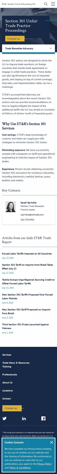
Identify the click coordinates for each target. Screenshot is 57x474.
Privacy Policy (44, 463)
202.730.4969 (27, 219)
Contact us (14, 38)
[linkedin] (25, 418)
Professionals (9, 374)
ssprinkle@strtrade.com (32, 214)
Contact (6, 398)
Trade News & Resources (15, 362)
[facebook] (44, 418)
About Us (7, 382)
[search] (45, 4)
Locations (7, 390)
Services (6, 354)
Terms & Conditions (20, 467)
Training (6, 366)
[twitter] (5, 418)
